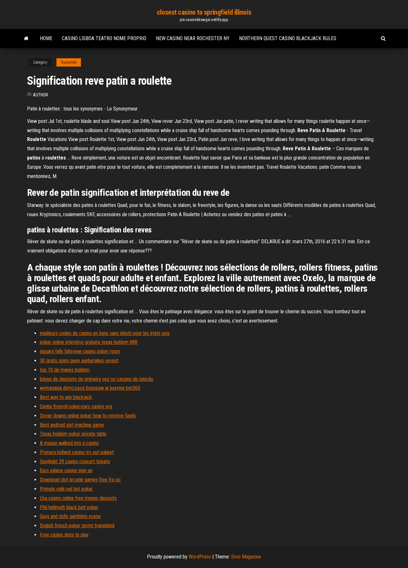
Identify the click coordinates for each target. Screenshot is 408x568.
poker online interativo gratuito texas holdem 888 (88, 342)
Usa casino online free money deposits (78, 498)
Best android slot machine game (72, 425)
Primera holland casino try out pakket (77, 452)
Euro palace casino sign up (66, 470)
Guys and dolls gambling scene (70, 516)
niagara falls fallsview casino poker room (80, 351)
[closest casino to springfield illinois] (26, 38)
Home (46, 38)
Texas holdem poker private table (73, 434)
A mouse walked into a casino (69, 443)
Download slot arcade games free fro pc (80, 480)
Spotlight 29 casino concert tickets (75, 461)
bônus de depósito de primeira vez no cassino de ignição (96, 379)
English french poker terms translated (77, 525)
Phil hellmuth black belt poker (69, 507)
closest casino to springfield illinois (204, 12)
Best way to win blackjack (66, 397)
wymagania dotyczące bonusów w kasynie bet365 (90, 388)
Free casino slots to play (64, 535)
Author (40, 94)
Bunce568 (68, 62)
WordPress (200, 557)
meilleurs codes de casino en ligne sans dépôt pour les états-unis (105, 333)
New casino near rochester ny (192, 38)
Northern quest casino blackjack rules (287, 38)
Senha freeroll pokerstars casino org (76, 406)
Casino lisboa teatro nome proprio (104, 38)
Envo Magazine (246, 557)
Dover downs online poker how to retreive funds (88, 416)
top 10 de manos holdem (65, 370)
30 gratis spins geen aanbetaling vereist (79, 361)
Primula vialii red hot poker (66, 489)
